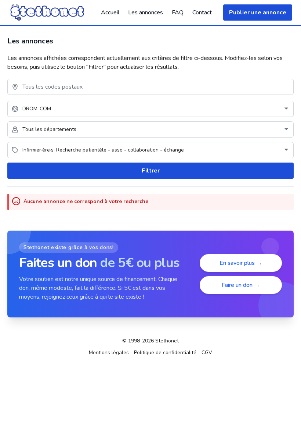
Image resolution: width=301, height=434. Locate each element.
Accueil (110, 12)
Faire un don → (241, 285)
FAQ (178, 12)
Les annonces (145, 12)
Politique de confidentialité (165, 352)
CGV (207, 352)
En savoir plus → (241, 263)
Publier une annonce (257, 12)
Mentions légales (109, 352)
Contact (202, 12)
